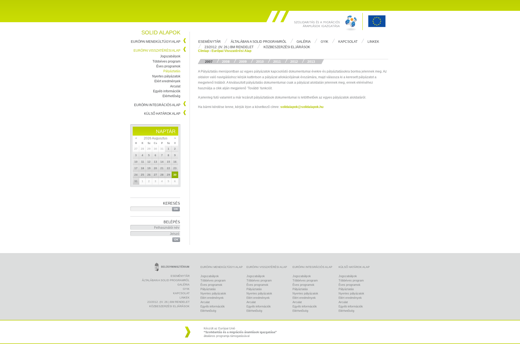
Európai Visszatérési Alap (157, 51)
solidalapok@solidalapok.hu (301, 107)
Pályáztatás (171, 71)
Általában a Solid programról (259, 42)
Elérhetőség (171, 96)
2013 (311, 62)
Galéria (304, 42)
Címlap (203, 51)
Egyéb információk (166, 91)
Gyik (324, 42)
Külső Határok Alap (162, 114)
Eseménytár (209, 42)
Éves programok (168, 66)
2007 (209, 62)
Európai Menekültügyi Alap (155, 42)
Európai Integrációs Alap (157, 105)
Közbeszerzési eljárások (287, 47)
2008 (226, 62)
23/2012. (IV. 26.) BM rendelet (228, 47)
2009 (243, 62)
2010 (260, 62)
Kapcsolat (348, 42)
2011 (277, 62)
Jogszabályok (170, 56)
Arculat (175, 86)
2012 (294, 62)
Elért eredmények (167, 81)
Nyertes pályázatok (166, 76)
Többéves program (166, 61)
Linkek (373, 42)
